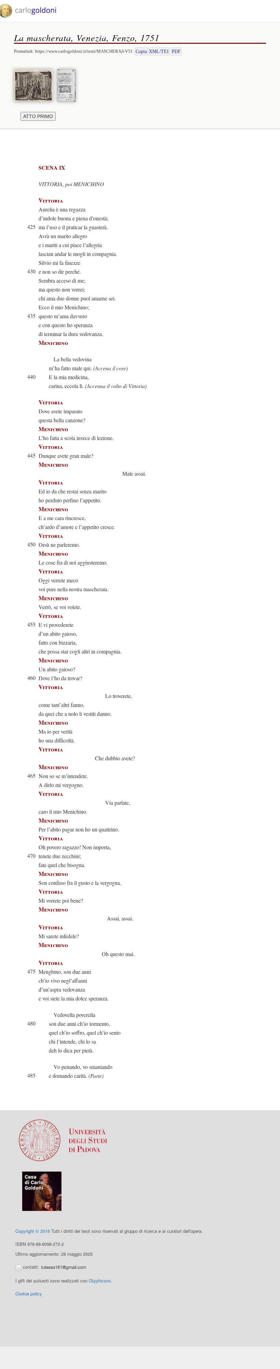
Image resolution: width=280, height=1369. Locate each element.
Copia (141, 51)
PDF (176, 51)
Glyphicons (100, 1280)
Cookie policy (28, 1293)
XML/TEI (159, 51)
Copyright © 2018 (32, 1231)
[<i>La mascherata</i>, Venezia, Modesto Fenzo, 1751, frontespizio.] (68, 84)
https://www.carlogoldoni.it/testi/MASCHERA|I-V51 (84, 51)
